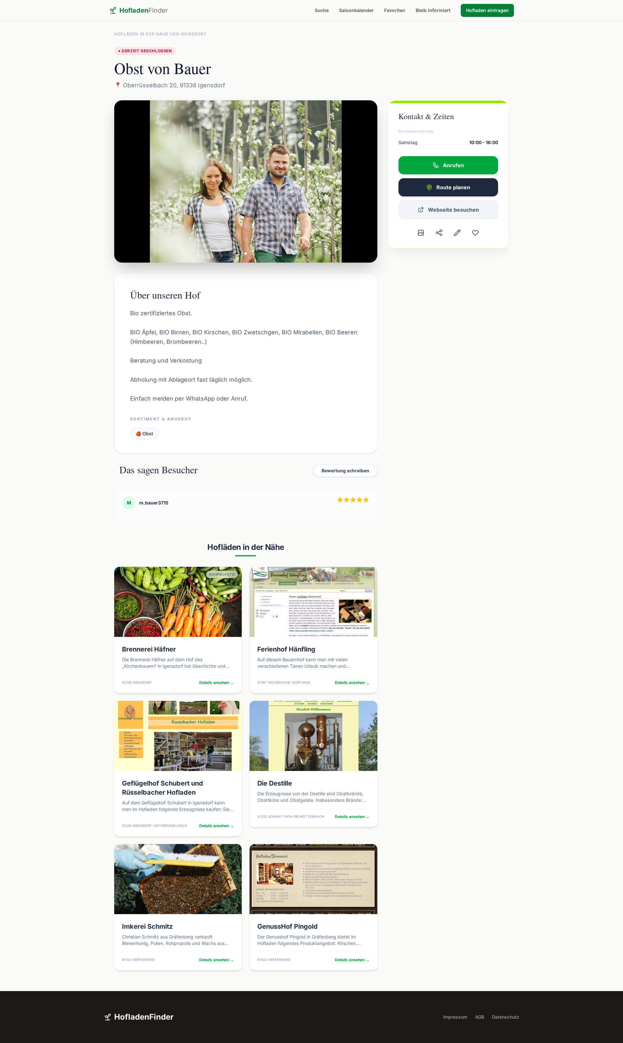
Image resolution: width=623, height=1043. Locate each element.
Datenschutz (505, 1017)
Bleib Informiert (433, 10)
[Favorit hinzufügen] (475, 233)
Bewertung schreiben (345, 470)
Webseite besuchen (453, 209)
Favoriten (394, 10)
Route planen (453, 187)
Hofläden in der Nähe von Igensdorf (160, 33)
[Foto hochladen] (421, 233)
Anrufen (453, 165)
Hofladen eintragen (487, 10)
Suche (322, 10)
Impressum (455, 1017)
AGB (479, 1017)
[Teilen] (439, 233)
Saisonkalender (356, 10)
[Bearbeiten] (457, 233)
